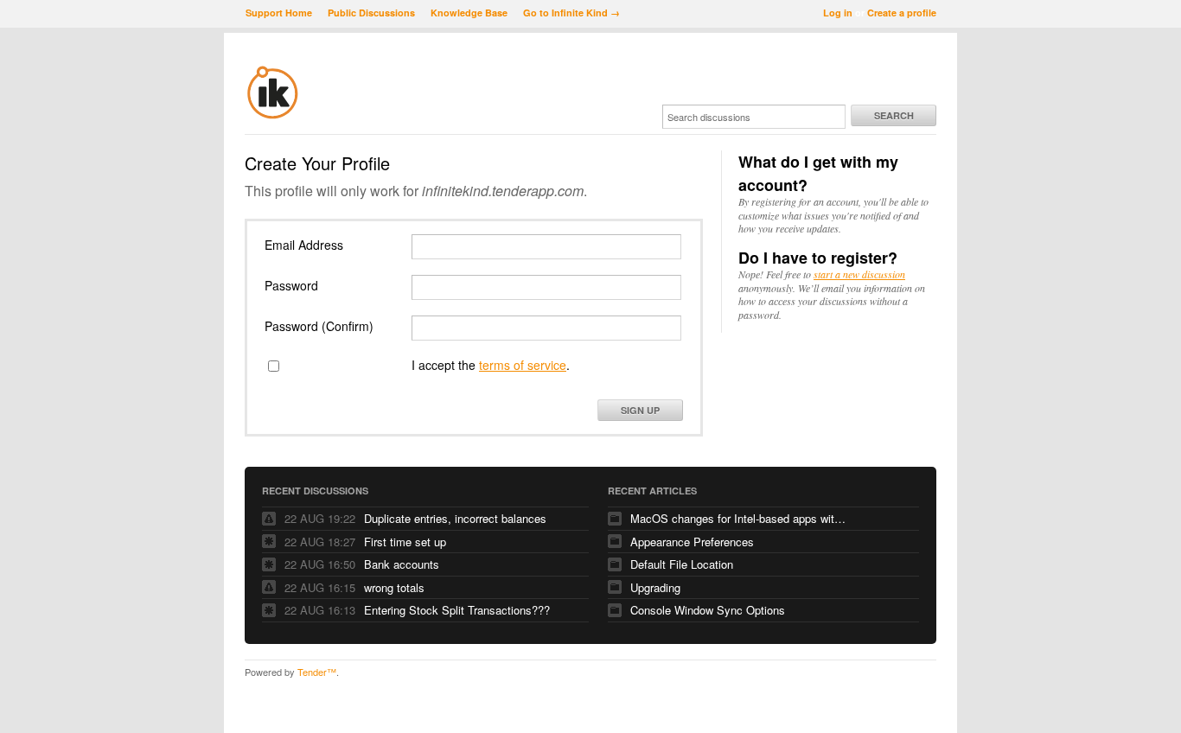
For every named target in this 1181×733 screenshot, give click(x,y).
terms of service (522, 364)
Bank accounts (401, 564)
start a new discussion (859, 274)
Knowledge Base (469, 12)
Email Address (304, 244)
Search (894, 115)
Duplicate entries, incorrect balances (455, 518)
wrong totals (394, 587)
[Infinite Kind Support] (273, 116)
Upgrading (655, 587)
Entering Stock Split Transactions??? (457, 610)
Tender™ (316, 672)
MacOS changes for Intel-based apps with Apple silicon (738, 518)
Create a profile (901, 12)
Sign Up (640, 410)
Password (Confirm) (319, 326)
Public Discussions (371, 12)
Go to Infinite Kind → (571, 12)
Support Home (279, 12)
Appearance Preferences (692, 541)
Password (291, 285)
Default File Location (681, 564)
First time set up (405, 541)
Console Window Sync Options (707, 610)
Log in (837, 12)
